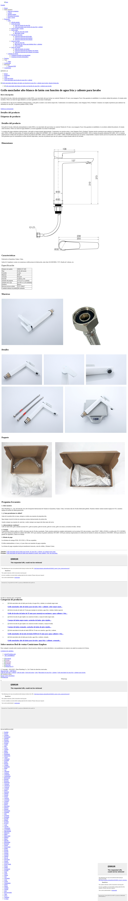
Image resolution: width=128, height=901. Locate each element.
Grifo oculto (14, 30)
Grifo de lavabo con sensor (22, 49)
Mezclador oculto (19, 33)
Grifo (9, 20)
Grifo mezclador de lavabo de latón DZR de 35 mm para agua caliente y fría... (35, 634)
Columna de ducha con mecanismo (20, 55)
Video (9, 61)
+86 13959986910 (9, 655)
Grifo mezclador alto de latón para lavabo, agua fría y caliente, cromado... (34, 640)
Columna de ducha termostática (19, 57)
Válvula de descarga (16, 35)
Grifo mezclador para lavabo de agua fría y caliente (29, 27)
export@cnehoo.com (10, 654)
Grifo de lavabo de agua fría (22, 25)
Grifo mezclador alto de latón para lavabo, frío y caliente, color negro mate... (35, 607)
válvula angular (15, 22)
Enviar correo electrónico (8, 675)
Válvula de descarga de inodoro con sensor (26, 50)
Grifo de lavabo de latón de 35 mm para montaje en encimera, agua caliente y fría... (37, 613)
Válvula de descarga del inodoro (23, 38)
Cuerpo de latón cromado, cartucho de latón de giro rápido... (29, 627)
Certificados (7, 63)
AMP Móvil (12, 671)
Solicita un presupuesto (7, 109)
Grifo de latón (20, 672)
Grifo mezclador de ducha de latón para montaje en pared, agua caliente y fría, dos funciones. (32, 553)
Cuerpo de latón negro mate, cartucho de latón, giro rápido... (29, 620)
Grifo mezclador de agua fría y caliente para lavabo (71, 672)
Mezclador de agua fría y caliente (47, 672)
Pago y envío (11, 17)
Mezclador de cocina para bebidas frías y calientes (28, 44)
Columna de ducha (13, 53)
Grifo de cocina (15, 41)
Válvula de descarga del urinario (23, 39)
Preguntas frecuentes (13, 16)
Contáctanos (7, 68)
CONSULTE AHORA (7, 651)
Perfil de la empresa (13, 11)
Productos (7, 19)
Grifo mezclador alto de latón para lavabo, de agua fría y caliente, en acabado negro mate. (31, 551)
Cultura (10, 13)
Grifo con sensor (15, 47)
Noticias (6, 58)
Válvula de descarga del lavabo (23, 36)
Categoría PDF (12, 66)
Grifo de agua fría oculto (21, 31)
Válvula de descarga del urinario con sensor (27, 52)
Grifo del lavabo (15, 24)
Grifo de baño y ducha (17, 28)
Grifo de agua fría (19, 42)
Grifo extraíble (19, 46)
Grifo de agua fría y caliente (8, 672)
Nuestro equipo (12, 14)
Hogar (6, 8)
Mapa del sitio (4, 671)
